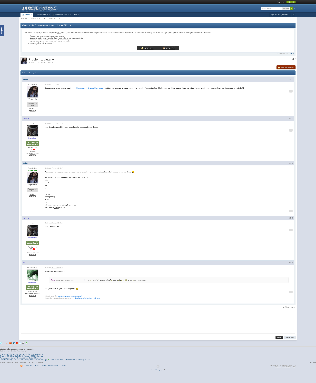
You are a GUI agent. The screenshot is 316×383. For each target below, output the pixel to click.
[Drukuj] (23, 343)
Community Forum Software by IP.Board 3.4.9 (282, 365)
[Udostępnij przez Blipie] (10, 343)
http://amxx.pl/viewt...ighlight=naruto (90, 88)
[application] (157, 322)
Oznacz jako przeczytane (50, 365)
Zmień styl (29, 365)
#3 (290, 163)
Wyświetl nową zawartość (280, 15)
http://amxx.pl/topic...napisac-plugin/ (70, 296)
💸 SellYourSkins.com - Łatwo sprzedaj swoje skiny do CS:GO (69, 360)
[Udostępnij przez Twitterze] (1, 343)
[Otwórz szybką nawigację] (293, 15)
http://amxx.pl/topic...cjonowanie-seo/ (87, 298)
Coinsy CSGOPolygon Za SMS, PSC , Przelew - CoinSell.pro (22, 354)
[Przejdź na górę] (158, 366)
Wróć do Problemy (289, 307)
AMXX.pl (284, 367)
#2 (290, 118)
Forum (27, 15)
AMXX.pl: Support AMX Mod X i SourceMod (13, 362)
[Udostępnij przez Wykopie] (7, 343)
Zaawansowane (295, 8)
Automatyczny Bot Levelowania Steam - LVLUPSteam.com (21, 358)
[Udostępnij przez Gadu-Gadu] (17, 343)
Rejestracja (291, 2)
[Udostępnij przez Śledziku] (14, 343)
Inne (75, 15)
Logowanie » (281, 2)
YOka (38, 62)
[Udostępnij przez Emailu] (20, 343)
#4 (290, 218)
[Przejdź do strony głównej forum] (39, 8)
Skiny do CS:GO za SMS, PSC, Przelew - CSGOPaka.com (21, 356)
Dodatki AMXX (42, 15)
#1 (290, 79)
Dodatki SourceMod (61, 15)
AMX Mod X (31, 362)
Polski (37, 365)
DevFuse (291, 53)
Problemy (41, 362)
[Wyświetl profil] (32, 92)
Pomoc (64, 365)
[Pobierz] (27, 343)
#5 (290, 263)
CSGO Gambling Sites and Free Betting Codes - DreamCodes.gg (23, 360)
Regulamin (313, 362)
